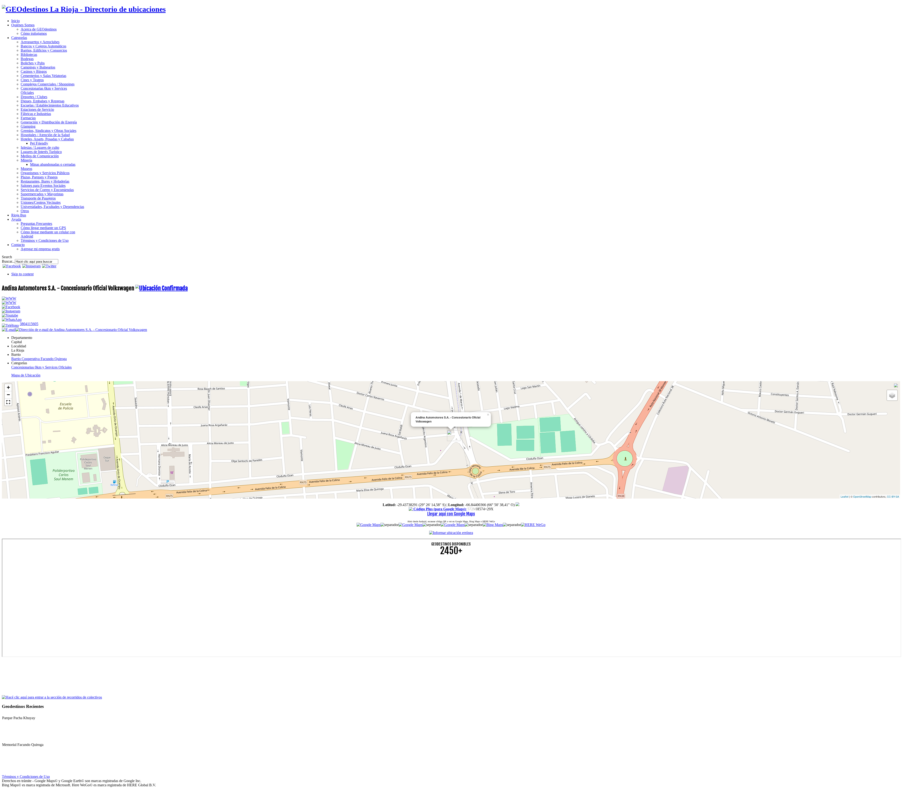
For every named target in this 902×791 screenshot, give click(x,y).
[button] (8, 402)
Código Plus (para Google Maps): (439, 509)
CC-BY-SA (893, 496)
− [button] (8, 395)
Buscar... (8, 261)
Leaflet (844, 496)
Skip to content (22, 274)
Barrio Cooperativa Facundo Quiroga (39, 359)
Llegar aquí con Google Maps (451, 513)
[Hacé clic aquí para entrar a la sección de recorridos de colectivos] (52, 697)
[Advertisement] (143, 592)
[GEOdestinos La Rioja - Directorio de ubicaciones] (84, 9)
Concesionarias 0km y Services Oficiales (41, 367)
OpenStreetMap (862, 496)
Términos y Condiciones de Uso (26, 777)
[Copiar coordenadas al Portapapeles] (517, 505)
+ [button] (8, 387)
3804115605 (29, 324)
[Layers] (892, 395)
